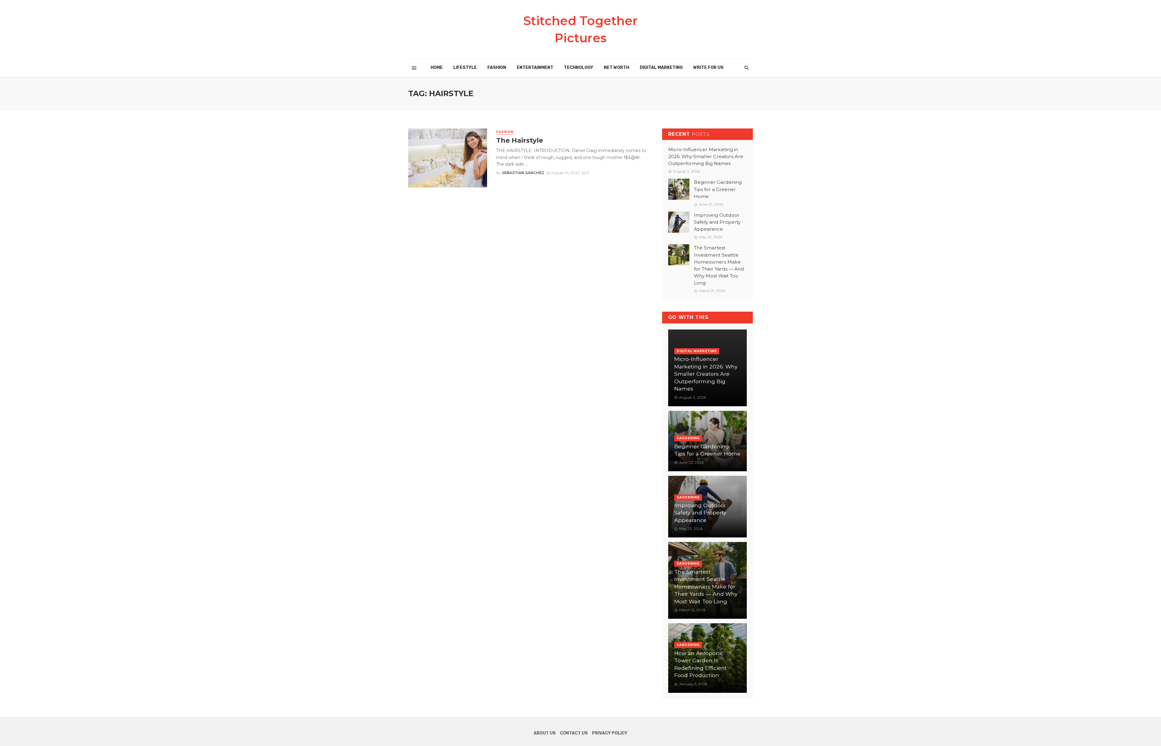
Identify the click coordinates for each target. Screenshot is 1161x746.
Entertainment (535, 67)
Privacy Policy (609, 733)
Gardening (688, 438)
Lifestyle (465, 67)
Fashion (496, 67)
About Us (545, 733)
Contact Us (574, 733)
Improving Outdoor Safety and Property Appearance (717, 222)
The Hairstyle (519, 140)
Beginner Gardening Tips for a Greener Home (718, 189)
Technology (578, 67)
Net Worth (616, 67)
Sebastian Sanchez (523, 172)
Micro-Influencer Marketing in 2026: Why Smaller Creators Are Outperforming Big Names (705, 156)
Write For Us (708, 67)
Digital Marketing (661, 67)
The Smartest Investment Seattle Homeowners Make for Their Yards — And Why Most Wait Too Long (719, 265)
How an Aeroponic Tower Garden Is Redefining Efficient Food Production (700, 664)
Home (437, 67)
